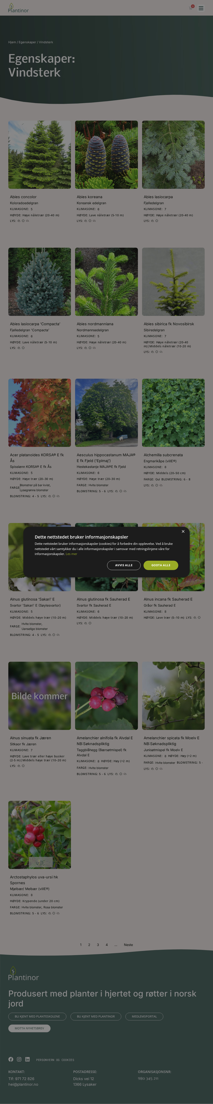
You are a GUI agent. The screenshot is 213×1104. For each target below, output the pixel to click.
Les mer (71, 554)
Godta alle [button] (160, 565)
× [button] (183, 531)
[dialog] (106, 552)
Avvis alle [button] (124, 565)
